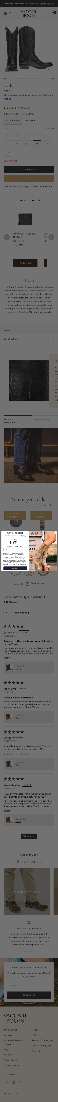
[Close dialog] (55, 533)
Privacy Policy (18, 564)
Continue (15, 568)
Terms (24, 564)
